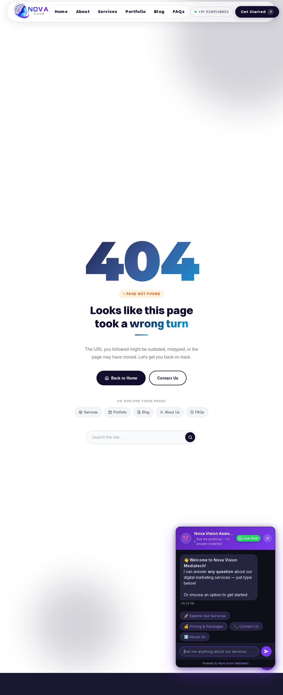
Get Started (256, 11)
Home (61, 11)
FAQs (179, 11)
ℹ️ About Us (194, 637)
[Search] (190, 437)
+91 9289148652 (213, 11)
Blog (159, 11)
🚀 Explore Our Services (205, 616)
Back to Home (124, 378)
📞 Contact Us (246, 626)
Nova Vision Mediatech (233, 663)
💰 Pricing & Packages (203, 626)
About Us (172, 412)
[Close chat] (267, 538)
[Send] (266, 651)
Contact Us (167, 378)
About (83, 11)
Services (107, 11)
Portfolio (135, 11)
